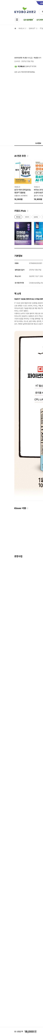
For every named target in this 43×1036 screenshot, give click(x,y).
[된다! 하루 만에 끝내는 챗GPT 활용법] (23, 180)
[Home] (15, 28)
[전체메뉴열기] (17, 19)
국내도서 (21, 28)
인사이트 (17, 61)
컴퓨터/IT (32, 28)
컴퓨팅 (36, 217)
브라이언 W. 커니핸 (20, 58)
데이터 (27, 217)
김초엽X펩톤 (28, 20)
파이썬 (18, 217)
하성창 (36, 58)
